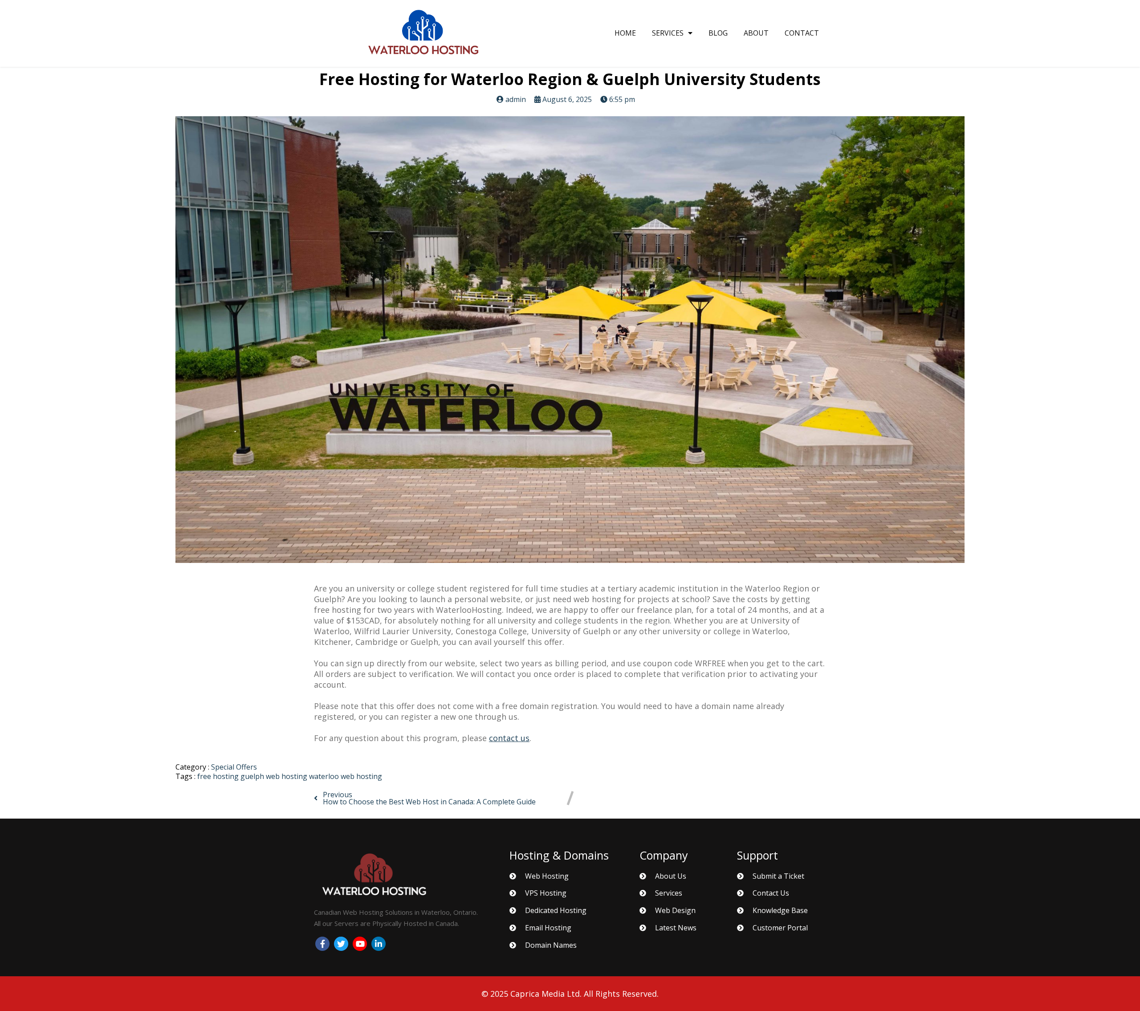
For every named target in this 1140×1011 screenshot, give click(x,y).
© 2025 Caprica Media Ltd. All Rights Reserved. (570, 993)
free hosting (218, 776)
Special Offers (234, 767)
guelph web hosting (274, 776)
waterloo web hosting (345, 776)
